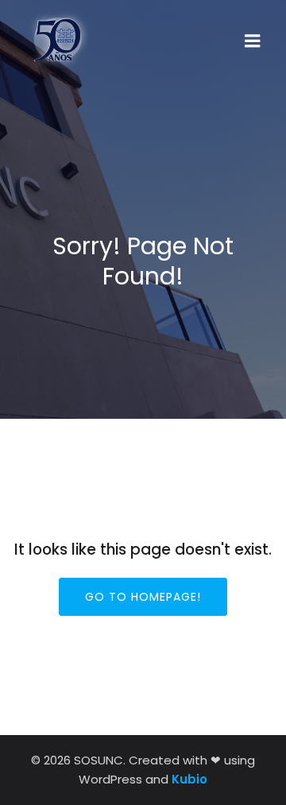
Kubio (189, 779)
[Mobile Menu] (252, 41)
